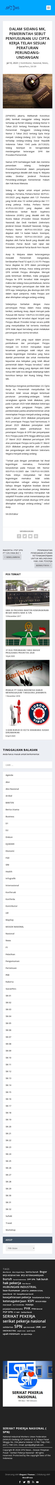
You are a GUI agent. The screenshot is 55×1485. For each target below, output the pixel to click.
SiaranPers (24, 66)
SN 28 (8, 1181)
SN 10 (8, 1057)
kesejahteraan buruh (25, 1294)
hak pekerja (12, 1283)
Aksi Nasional (12, 789)
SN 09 (33, 66)
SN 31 (8, 1202)
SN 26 (8, 1168)
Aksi (8, 782)
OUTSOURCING (18, 1305)
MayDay (10, 920)
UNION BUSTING (9, 1331)
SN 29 (8, 1188)
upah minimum (11, 1333)
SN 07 (8, 1037)
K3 (15, 1294)
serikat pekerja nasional (24, 1321)
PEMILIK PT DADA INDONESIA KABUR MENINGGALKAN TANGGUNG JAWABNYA (26, 691)
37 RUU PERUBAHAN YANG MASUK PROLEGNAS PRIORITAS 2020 (23, 651)
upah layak (31, 1331)
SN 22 (8, 1140)
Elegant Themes (27, 1474)
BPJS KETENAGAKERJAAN (32, 1275)
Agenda (9, 775)
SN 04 (8, 1016)
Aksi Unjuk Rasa (18, 1272)
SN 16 (8, 1099)
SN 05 (8, 1023)
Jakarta (24, 1290)
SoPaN (9, 1216)
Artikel (9, 795)
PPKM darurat (37, 1309)
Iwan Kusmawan (11, 1290)
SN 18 (8, 1112)
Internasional (12, 885)
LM (7, 913)
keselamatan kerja (41, 1297)
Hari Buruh (26, 1284)
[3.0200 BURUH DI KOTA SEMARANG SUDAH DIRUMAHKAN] (28, 713)
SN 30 (8, 1195)
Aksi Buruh (7, 1272)
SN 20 (8, 1126)
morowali (7, 1305)
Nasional (37, 62)
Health (9, 871)
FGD (7, 857)
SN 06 (8, 1030)
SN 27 (8, 1174)
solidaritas (8, 1327)
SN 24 (8, 1154)
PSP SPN (8, 1312)
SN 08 (8, 1043)
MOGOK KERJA (40, 1301)
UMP (44, 1327)
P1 (7, 947)
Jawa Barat (7, 1294)
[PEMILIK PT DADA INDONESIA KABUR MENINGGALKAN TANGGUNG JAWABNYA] (28, 673)
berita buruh (32, 1272)
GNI (7, 864)
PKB (7, 975)
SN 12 (8, 1071)
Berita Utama (12, 809)
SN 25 (8, 1161)
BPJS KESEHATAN (11, 1275)
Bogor (43, 1271)
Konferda (10, 899)
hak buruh (42, 1279)
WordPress (27, 1477)
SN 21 (8, 1133)
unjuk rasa (21, 1331)
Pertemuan (11, 968)
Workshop (11, 1230)
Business (10, 816)
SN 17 (8, 1106)
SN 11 (8, 1064)
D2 (7, 830)
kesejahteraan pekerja (17, 1297)
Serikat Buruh (26, 1312)
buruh (7, 1279)
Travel (9, 1223)
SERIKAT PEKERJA (19, 1316)
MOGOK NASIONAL (15, 926)
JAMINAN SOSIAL (36, 1291)
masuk (17, 754)
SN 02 (8, 1002)
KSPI (31, 1301)
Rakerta (10, 981)
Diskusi (9, 837)
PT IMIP (17, 1312)
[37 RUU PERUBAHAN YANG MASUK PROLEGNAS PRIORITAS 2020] (28, 633)
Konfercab (11, 892)
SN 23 (8, 1147)
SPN (18, 1326)
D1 (7, 823)
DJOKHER (10, 844)
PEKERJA (30, 1304)
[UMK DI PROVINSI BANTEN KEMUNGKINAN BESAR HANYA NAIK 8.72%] (28, 593)
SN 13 (8, 1078)
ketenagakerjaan (14, 1301)
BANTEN (10, 802)
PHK (27, 1308)
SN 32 (8, 1209)
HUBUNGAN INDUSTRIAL (20, 1287)
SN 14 (8, 1085)
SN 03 (8, 1009)
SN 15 (8, 1092)
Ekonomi (10, 851)
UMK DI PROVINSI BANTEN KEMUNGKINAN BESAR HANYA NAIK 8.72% (27, 611)
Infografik (11, 878)
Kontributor (26, 62)
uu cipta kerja (26, 1334)
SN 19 (8, 1119)
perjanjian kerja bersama (13, 1309)
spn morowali (29, 1327)
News (45, 62)
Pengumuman (12, 961)
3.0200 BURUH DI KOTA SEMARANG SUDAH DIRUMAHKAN (27, 731)
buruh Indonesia (19, 1280)
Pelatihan (10, 954)
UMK (38, 1327)
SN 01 (8, 995)
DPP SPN (31, 1279)
